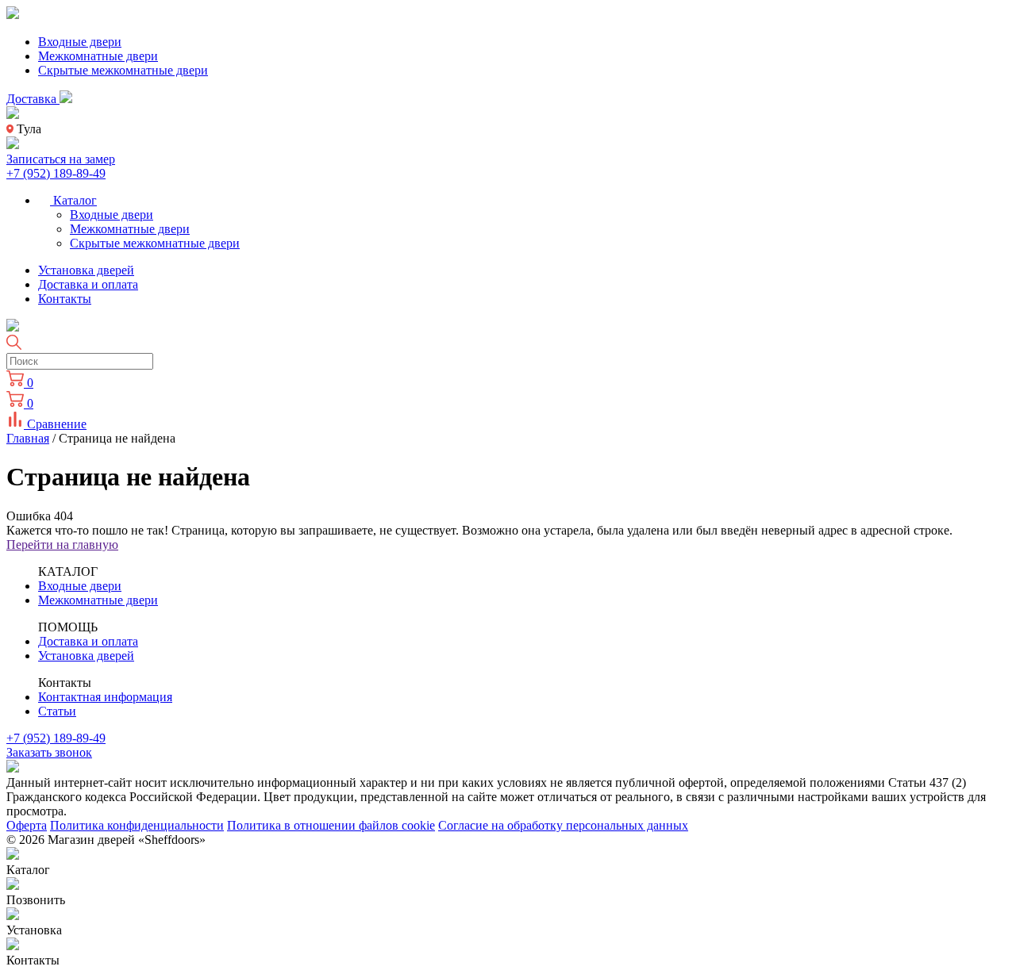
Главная (27, 438)
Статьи (57, 711)
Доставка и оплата (88, 284)
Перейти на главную (62, 544)
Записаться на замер (60, 159)
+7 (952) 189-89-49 (56, 173)
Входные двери (79, 41)
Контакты (64, 298)
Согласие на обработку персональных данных (563, 825)
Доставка (33, 98)
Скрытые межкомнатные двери (123, 70)
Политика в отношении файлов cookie (331, 825)
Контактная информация (105, 697)
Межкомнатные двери (98, 56)
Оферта (26, 825)
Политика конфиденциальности (137, 825)
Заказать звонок (49, 752)
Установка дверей (86, 270)
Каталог (73, 200)
